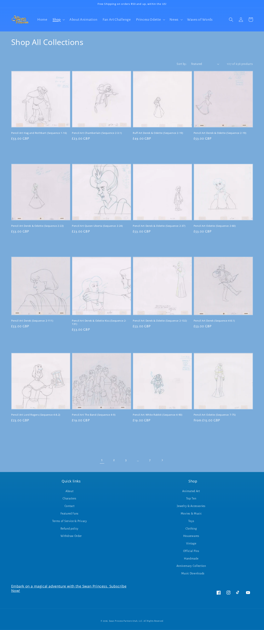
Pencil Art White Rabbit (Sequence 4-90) (157, 414)
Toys (191, 521)
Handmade (191, 558)
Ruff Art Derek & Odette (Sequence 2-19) (158, 133)
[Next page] (162, 460)
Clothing (191, 528)
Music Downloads (192, 573)
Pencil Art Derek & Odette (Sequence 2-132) (160, 320)
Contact (70, 506)
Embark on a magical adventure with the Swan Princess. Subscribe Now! (69, 588)
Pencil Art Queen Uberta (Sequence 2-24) (97, 226)
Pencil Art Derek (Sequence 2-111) (32, 320)
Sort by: (182, 63)
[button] (58, 19)
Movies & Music (191, 513)
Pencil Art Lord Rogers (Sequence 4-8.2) (35, 414)
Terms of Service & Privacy (69, 521)
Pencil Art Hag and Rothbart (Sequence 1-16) (39, 133)
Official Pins (191, 551)
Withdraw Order (71, 535)
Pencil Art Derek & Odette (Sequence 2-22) (37, 226)
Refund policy (69, 528)
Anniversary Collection (191, 565)
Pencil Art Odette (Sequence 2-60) (215, 226)
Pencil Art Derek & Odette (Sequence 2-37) (159, 226)
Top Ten (191, 498)
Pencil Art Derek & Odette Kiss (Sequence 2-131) (99, 322)
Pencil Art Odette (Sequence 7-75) (215, 414)
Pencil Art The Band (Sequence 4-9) (93, 414)
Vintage (191, 543)
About (69, 491)
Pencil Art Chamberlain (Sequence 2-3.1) (97, 133)
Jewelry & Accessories (191, 506)
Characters (69, 498)
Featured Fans (69, 513)
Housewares (191, 535)
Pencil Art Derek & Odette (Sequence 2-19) (220, 133)
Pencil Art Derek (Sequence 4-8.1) (214, 320)
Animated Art (191, 491)
